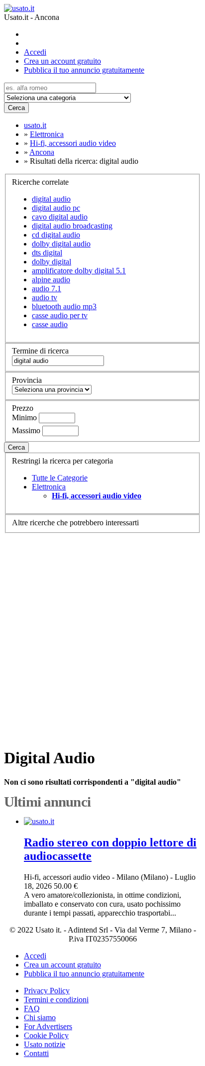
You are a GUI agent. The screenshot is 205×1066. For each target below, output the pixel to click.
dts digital (47, 252)
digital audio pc (56, 208)
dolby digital (51, 261)
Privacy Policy (47, 990)
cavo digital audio (60, 217)
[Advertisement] (102, 635)
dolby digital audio (61, 243)
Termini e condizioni (56, 999)
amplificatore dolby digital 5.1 (79, 270)
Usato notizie (44, 1044)
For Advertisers (48, 1026)
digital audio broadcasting (72, 226)
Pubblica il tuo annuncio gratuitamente (84, 70)
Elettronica (49, 486)
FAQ (32, 1008)
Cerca (16, 108)
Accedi (35, 52)
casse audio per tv (60, 315)
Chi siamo (40, 1017)
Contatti (36, 1053)
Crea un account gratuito (62, 61)
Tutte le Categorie (60, 478)
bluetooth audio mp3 (64, 306)
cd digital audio (56, 235)
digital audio (51, 199)
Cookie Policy (46, 1035)
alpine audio (51, 279)
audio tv (44, 297)
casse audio (50, 324)
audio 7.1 (46, 288)
